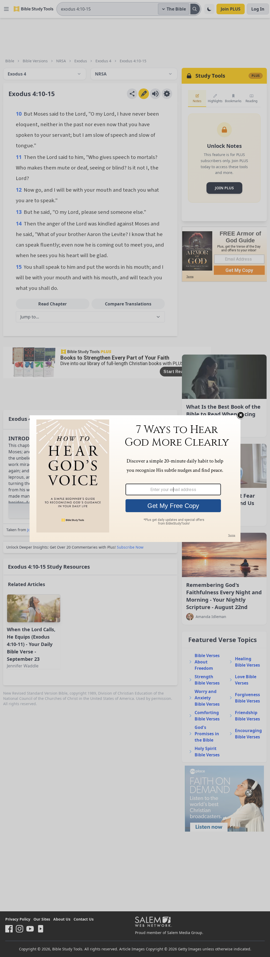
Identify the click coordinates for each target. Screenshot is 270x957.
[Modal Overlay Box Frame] (135, 478)
